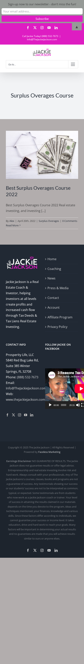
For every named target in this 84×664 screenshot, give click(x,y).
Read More (12, 225)
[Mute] (78, 405)
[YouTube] (25, 414)
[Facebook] (7, 414)
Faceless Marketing (49, 452)
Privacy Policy (57, 327)
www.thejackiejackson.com (25, 399)
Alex (11, 221)
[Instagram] (19, 414)
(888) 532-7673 (27, 377)
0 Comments (69, 221)
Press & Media (58, 288)
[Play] (50, 405)
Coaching (54, 269)
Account (53, 307)
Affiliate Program (59, 317)
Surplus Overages (49, 221)
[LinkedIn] (31, 414)
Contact (53, 298)
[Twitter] (13, 414)
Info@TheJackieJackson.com (42, 39)
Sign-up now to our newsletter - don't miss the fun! (42, 4)
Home (51, 259)
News (51, 278)
